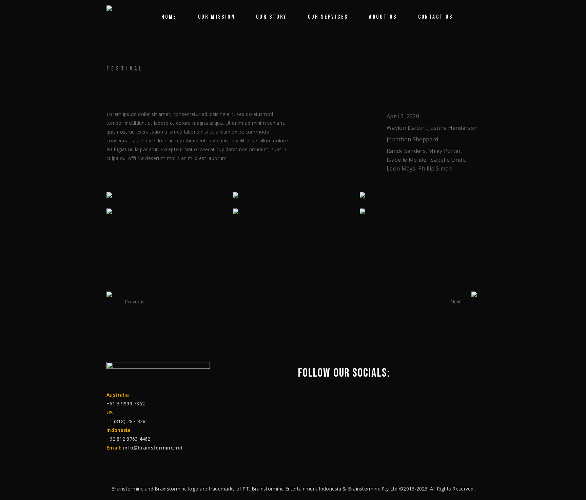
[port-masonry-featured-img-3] (166, 212)
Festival (125, 68)
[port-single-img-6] (419, 212)
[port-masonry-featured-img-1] (293, 196)
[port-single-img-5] (293, 212)
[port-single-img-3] (166, 196)
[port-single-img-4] (419, 196)
